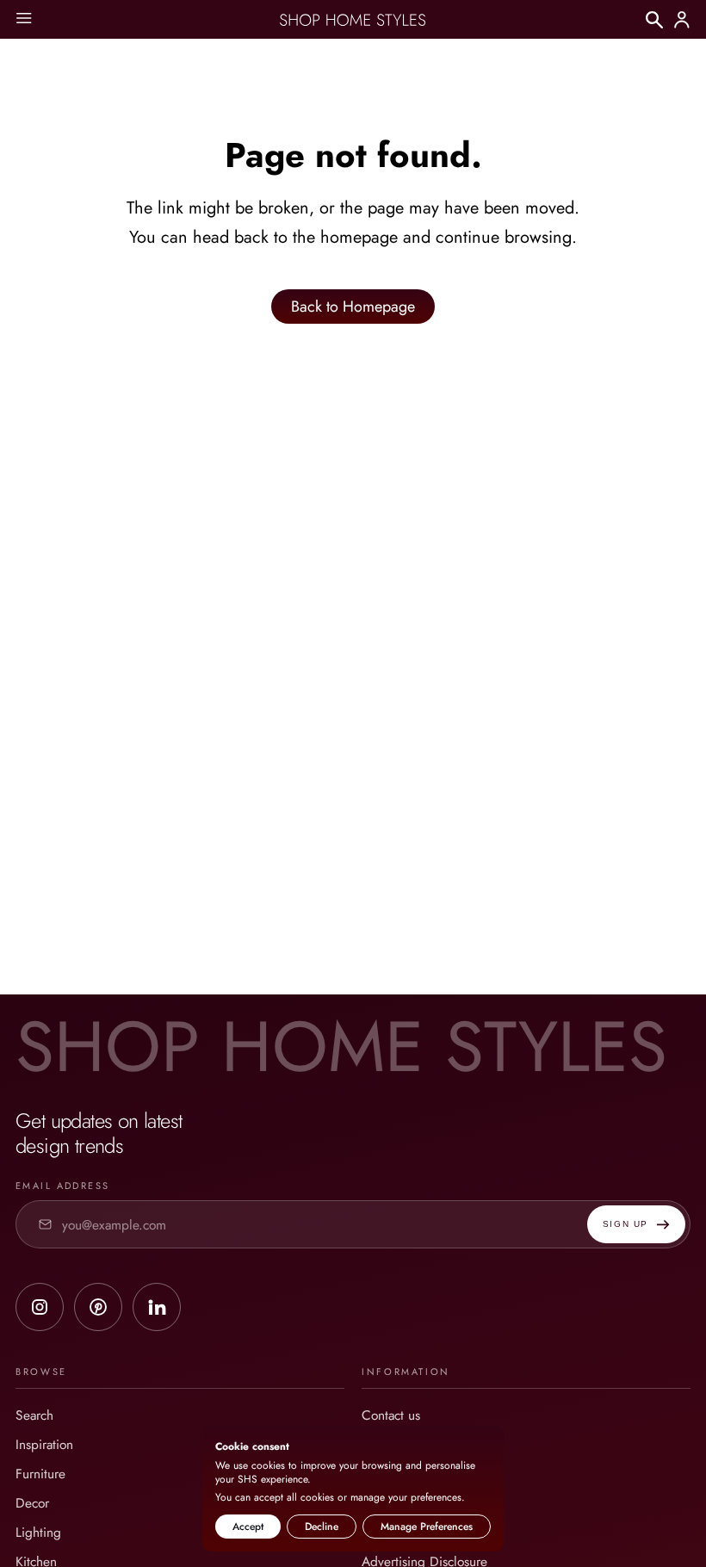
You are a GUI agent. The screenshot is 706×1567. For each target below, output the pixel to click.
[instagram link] (39, 1307)
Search (34, 1415)
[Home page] (353, 20)
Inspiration (44, 1444)
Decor (32, 1503)
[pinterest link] (98, 1307)
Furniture (40, 1473)
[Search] (654, 19)
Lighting (38, 1532)
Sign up (625, 1224)
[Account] (682, 19)
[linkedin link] (157, 1307)
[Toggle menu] (24, 19)
